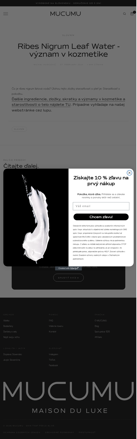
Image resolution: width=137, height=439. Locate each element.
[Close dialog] (129, 172)
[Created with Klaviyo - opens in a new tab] (68, 268)
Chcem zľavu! (101, 217)
